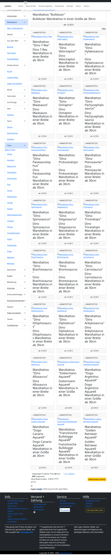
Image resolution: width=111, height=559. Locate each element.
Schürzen (11, 288)
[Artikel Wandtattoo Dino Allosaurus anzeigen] (42, 363)
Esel (8, 184)
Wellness (10, 257)
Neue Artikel (31, 6)
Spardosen (11, 270)
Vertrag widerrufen (95, 510)
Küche (9, 71)
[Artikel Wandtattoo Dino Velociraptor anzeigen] (68, 38)
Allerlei (10, 34)
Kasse (78, 6)
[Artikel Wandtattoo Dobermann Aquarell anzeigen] (68, 363)
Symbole (10, 139)
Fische (9, 190)
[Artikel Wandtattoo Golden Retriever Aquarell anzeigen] (94, 420)
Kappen (10, 307)
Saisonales (11, 96)
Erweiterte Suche (93, 501)
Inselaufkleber (13, 59)
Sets (9, 108)
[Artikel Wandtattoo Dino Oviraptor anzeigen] (68, 91)
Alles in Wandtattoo (15, 28)
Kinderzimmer (13, 65)
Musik (9, 90)
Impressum (12, 506)
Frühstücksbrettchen (15, 300)
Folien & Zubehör (14, 313)
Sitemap (89, 503)
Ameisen (10, 160)
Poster (9, 276)
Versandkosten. (27, 532)
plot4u (8, 6)
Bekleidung (11, 282)
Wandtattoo (12, 22)
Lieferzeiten (38, 507)
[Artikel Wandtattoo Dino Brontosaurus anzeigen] (68, 256)
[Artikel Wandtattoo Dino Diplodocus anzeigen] (68, 309)
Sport (9, 121)
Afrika (9, 154)
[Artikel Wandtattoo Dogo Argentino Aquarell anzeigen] (94, 363)
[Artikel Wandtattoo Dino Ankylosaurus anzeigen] (94, 309)
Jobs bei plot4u (66, 506)
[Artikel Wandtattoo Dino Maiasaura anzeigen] (42, 91)
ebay (40, 489)
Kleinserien (59, 6)
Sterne (9, 127)
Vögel (9, 239)
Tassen (10, 319)
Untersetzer (12, 16)
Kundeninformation (16, 501)
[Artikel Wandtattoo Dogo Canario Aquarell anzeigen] (42, 420)
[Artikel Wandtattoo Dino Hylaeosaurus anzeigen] (94, 38)
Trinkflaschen (12, 325)
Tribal (9, 251)
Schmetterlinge (13, 233)
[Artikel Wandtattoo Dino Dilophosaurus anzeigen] (42, 309)
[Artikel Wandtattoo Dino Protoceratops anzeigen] (68, 149)
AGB (9, 516)
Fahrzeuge (11, 53)
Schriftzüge (12, 102)
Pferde (10, 227)
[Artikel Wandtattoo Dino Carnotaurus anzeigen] (94, 256)
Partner (89, 506)
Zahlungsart (39, 509)
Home (20, 6)
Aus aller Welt (12, 41)
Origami (10, 221)
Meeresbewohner (14, 215)
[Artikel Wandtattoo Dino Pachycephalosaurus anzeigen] (94, 91)
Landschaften (12, 77)
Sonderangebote (45, 6)
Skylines (10, 115)
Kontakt (70, 6)
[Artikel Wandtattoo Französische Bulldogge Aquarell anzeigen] (68, 421)
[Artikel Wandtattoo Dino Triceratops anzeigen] (94, 206)
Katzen (10, 209)
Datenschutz (13, 503)
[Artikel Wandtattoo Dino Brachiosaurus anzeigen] (42, 256)
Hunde (10, 203)
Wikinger (10, 263)
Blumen (10, 47)
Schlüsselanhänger (15, 294)
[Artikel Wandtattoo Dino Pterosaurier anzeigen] (94, 149)
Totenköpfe (11, 245)
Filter (104, 28)
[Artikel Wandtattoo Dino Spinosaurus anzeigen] (42, 206)
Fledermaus (12, 196)
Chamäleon (11, 172)
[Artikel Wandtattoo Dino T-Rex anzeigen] (42, 36)
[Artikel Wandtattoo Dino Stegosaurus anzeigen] (68, 206)
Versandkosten (40, 504)
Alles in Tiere (10, 150)
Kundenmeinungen (67, 503)
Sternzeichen (12, 133)
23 (70, 474)
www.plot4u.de (65, 553)
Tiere (9, 145)
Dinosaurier (12, 178)
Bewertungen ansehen (97, 479)
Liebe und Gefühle (14, 83)
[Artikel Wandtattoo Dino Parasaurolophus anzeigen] (42, 149)
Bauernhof (11, 166)
